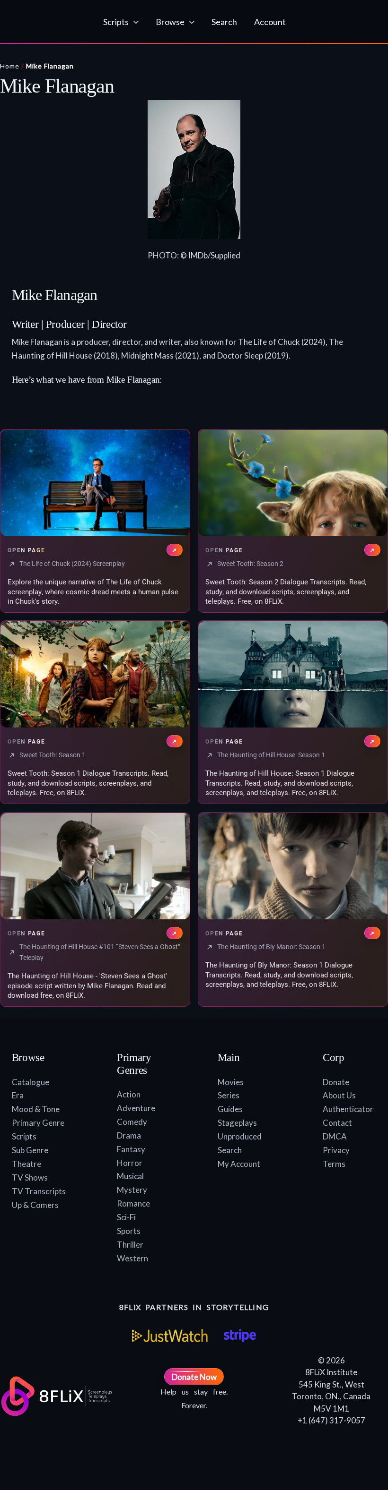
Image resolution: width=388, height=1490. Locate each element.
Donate (336, 1082)
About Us (339, 1095)
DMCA (335, 1136)
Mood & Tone (36, 1109)
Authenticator (348, 1109)
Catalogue (30, 1082)
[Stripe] (239, 1335)
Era (18, 1095)
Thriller (130, 1245)
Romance (133, 1203)
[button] (134, 22)
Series (228, 1095)
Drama (129, 1135)
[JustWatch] (170, 1335)
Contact (337, 1123)
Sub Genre (30, 1150)
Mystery (132, 1190)
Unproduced (240, 1136)
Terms (334, 1164)
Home (9, 66)
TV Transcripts (39, 1191)
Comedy (132, 1122)
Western (132, 1258)
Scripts (24, 1136)
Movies (231, 1082)
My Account (239, 1164)
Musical (130, 1176)
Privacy (336, 1150)
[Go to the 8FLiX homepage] (51, 21)
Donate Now (194, 1377)
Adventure (136, 1108)
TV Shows (30, 1177)
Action (129, 1094)
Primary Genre (38, 1123)
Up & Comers (35, 1205)
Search (230, 1150)
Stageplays (237, 1123)
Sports (129, 1231)
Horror (129, 1163)
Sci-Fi (126, 1217)
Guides (230, 1109)
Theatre (26, 1164)
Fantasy (131, 1149)
